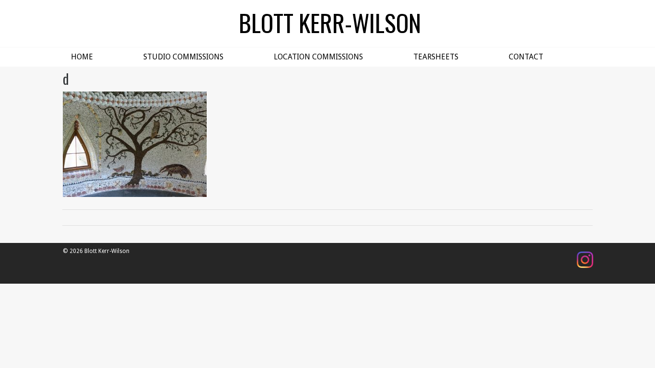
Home (82, 56)
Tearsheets (435, 56)
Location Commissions (318, 56)
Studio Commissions (183, 56)
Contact (526, 56)
